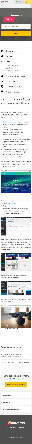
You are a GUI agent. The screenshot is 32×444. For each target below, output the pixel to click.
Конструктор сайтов (13, 70)
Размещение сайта (12, 65)
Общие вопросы (12, 92)
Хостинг (9, 56)
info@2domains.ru (20, 437)
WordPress (9, 68)
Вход (29, 1)
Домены (9, 51)
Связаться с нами (12, 6)
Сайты (8, 62)
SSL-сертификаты (13, 87)
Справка (3, 6)
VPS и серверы (12, 81)
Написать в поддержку (16, 385)
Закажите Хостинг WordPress (12, 122)
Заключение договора (15, 76)
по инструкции (11, 203)
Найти (16, 33)
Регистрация (21, 1)
